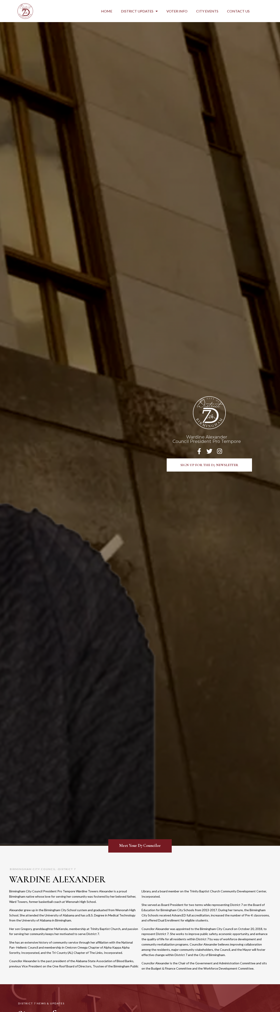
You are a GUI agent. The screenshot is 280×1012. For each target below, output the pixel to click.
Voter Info (176, 11)
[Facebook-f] (199, 451)
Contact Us (238, 11)
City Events (207, 11)
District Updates (137, 11)
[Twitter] (209, 451)
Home (106, 11)
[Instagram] (220, 451)
